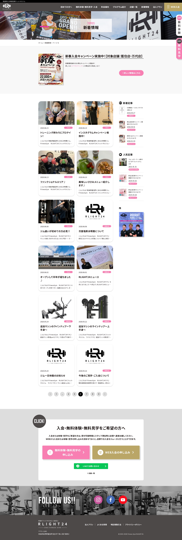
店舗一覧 (134, 7)
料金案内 (105, 7)
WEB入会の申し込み (117, 452)
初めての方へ (66, 7)
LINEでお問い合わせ (91, 466)
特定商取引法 (116, 524)
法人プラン (157, 7)
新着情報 (145, 7)
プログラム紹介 (119, 7)
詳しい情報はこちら (132, 73)
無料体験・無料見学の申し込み (68, 452)
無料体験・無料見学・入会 (86, 7)
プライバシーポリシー (133, 524)
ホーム (40, 43)
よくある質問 (102, 524)
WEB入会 (175, 6)
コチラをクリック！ (77, 66)
